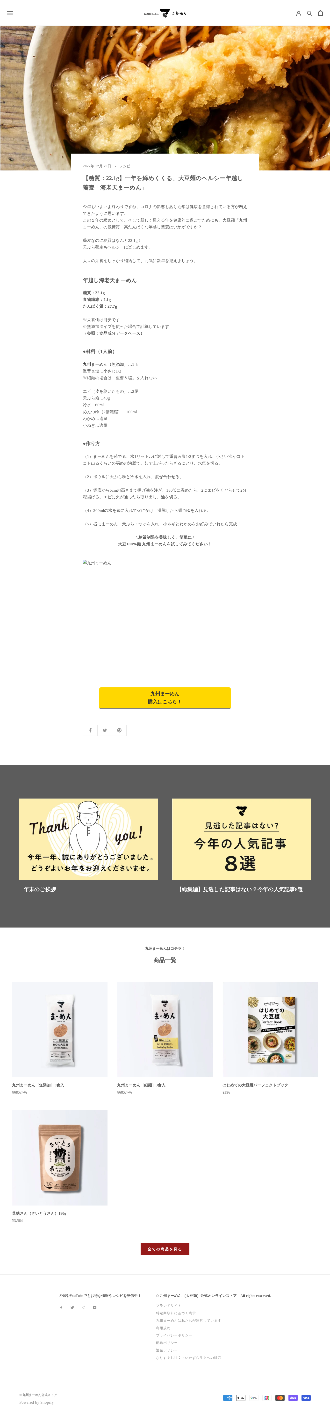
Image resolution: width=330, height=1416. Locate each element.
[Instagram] (83, 1307)
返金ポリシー (167, 1350)
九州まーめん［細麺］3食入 (141, 1085)
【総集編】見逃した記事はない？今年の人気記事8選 (240, 889)
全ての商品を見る (165, 1249)
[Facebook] (61, 1307)
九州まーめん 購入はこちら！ (165, 697)
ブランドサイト (168, 1306)
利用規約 (163, 1328)
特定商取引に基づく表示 (176, 1313)
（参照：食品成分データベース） (113, 333)
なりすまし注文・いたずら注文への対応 (188, 1358)
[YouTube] (94, 1307)
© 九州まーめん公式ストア (38, 1395)
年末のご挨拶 (40, 889)
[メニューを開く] (10, 13)
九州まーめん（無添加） (105, 364)
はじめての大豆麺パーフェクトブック (255, 1085)
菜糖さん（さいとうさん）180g (39, 1213)
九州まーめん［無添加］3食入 (38, 1085)
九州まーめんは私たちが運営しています (188, 1320)
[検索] (309, 12)
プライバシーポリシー (174, 1335)
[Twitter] (72, 1307)
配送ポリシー (167, 1343)
